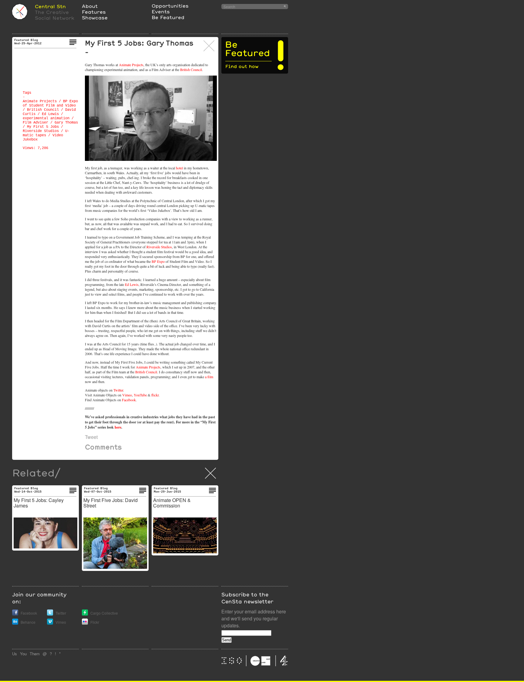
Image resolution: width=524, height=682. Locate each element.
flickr (155, 394)
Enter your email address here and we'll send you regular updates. (253, 618)
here (118, 427)
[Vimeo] (50, 623)
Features (94, 11)
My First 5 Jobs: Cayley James (39, 503)
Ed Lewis (50, 114)
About (90, 6)
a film (209, 376)
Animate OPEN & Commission (172, 503)
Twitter (118, 390)
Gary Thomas (66, 122)
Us (14, 654)
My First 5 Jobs (43, 127)
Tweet (91, 436)
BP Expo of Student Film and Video (50, 103)
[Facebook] (15, 613)
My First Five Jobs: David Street (110, 503)
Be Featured (168, 17)
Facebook (129, 399)
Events (161, 11)
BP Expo (158, 261)
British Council (43, 110)
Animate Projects (40, 101)
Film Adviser (35, 122)
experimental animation (46, 118)
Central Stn (50, 6)
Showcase (95, 17)
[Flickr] (85, 623)
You (23, 654)
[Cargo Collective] (85, 613)
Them (35, 654)
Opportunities (170, 5)
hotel (179, 167)
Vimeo (127, 394)
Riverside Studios (41, 131)
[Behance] (15, 623)
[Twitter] (50, 613)
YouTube (140, 394)
